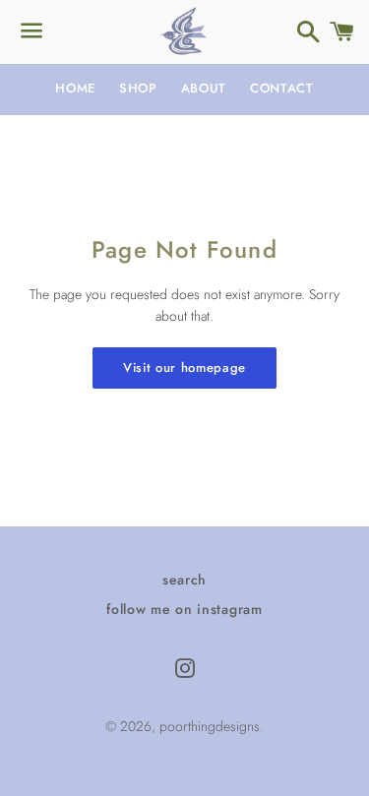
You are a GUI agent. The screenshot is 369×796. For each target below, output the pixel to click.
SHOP (138, 88)
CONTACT (282, 88)
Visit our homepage (184, 367)
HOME (75, 88)
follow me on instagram (184, 609)
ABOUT (203, 88)
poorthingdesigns (209, 726)
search (184, 579)
